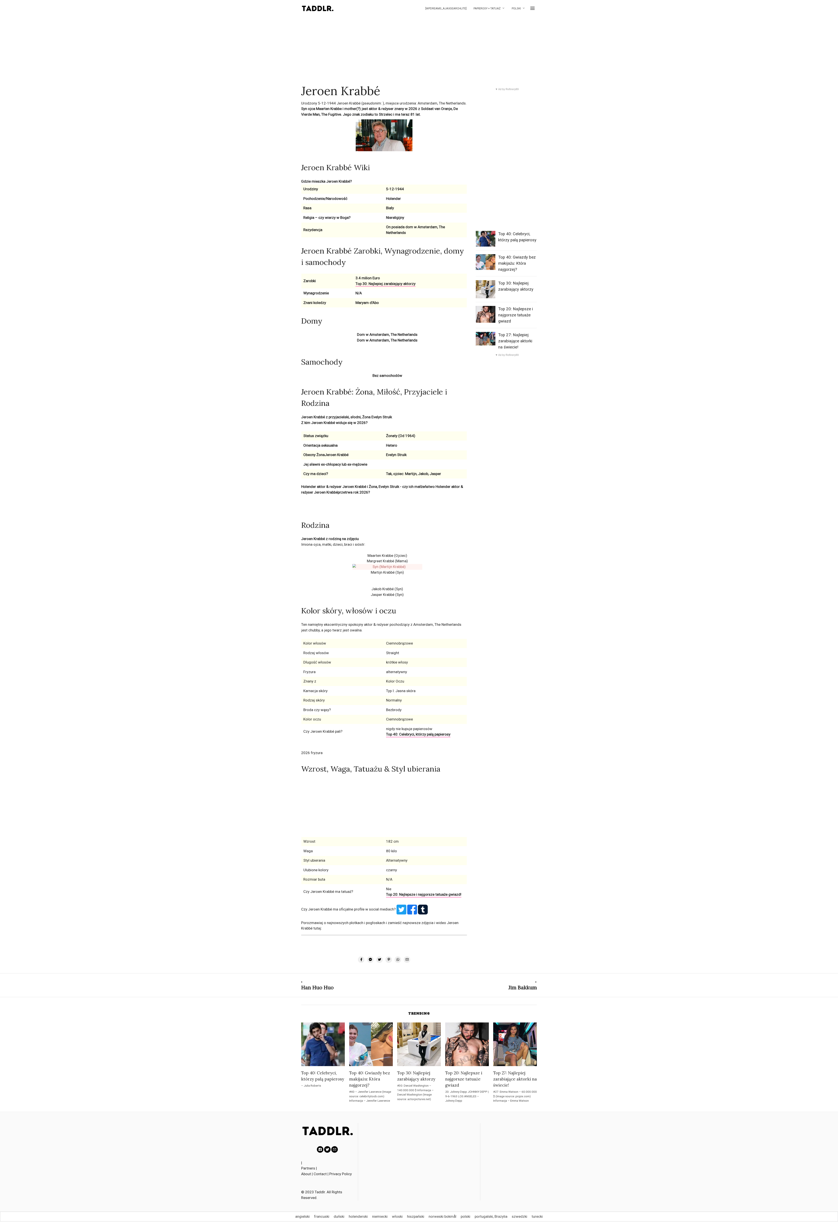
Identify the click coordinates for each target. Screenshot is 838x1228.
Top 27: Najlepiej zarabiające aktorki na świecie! (515, 341)
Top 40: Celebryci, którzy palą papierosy (418, 734)
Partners (308, 1168)
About (306, 1174)
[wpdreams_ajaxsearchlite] (446, 8)
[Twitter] (327, 1149)
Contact (320, 1174)
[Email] (334, 1149)
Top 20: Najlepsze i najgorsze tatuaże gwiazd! (423, 894)
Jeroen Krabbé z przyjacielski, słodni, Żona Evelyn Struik (346, 417)
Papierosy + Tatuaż (487, 8)
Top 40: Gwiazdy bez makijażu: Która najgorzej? (517, 263)
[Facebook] (320, 1149)
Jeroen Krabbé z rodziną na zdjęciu (330, 539)
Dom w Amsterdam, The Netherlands (387, 334)
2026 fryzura (312, 753)
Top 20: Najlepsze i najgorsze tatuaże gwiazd (515, 315)
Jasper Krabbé (382, 594)
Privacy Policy (340, 1174)
